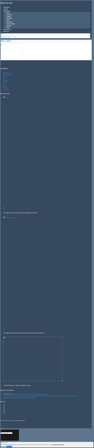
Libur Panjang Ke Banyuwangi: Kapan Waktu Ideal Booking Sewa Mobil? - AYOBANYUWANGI (28, 396)
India (4, 78)
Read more (4, 446)
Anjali (5, 397)
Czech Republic (7, 74)
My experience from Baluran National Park (66, 396)
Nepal (4, 85)
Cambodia (5, 72)
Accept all (9, 446)
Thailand (5, 89)
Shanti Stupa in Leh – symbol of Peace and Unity (22, 397)
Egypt (4, 76)
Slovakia (5, 87)
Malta (4, 83)
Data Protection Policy (58, 444)
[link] (15, 37)
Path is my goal (6, 3)
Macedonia (6, 82)
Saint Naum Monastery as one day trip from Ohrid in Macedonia (30, 394)
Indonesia (5, 80)
